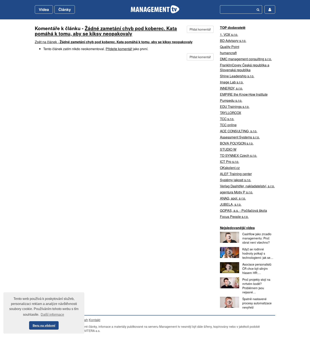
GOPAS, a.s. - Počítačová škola (243, 210)
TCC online (228, 124)
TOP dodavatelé (232, 27)
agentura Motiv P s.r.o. (236, 192)
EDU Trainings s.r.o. (234, 106)
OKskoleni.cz (230, 167)
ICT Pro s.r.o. (229, 161)
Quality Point (229, 46)
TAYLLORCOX (230, 112)
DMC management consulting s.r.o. (246, 58)
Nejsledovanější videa (237, 227)
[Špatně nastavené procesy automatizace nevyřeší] (229, 302)
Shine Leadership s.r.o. (237, 76)
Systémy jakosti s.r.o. (235, 179)
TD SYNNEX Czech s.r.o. (238, 155)
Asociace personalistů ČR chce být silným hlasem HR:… (256, 268)
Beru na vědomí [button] (44, 325)
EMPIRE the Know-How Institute (244, 94)
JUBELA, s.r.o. (230, 204)
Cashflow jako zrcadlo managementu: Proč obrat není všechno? (256, 238)
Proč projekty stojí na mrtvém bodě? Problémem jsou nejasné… (256, 285)
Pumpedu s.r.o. (231, 100)
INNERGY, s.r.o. (231, 88)
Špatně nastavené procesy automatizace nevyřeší (257, 303)
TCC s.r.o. (227, 118)
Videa (44, 9)
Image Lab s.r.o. (232, 82)
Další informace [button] (52, 314)
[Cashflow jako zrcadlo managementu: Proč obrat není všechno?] (229, 237)
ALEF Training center (236, 173)
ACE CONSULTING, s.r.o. (238, 131)
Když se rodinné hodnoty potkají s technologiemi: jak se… (257, 253)
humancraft (228, 52)
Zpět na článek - (114, 41)
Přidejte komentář (119, 48)
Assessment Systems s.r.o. (240, 137)
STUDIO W (228, 149)
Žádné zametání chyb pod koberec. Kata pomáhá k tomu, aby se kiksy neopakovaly (106, 31)
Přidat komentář (200, 29)
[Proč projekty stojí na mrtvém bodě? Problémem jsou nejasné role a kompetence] (229, 282)
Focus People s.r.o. (234, 216)
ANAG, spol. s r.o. (233, 198)
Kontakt (94, 319)
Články (64, 9)
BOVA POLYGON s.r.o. (236, 143)
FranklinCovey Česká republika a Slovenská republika (244, 67)
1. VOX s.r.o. (229, 34)
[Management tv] (155, 9)
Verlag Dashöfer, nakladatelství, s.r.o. (247, 186)
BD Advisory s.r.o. (233, 40)
